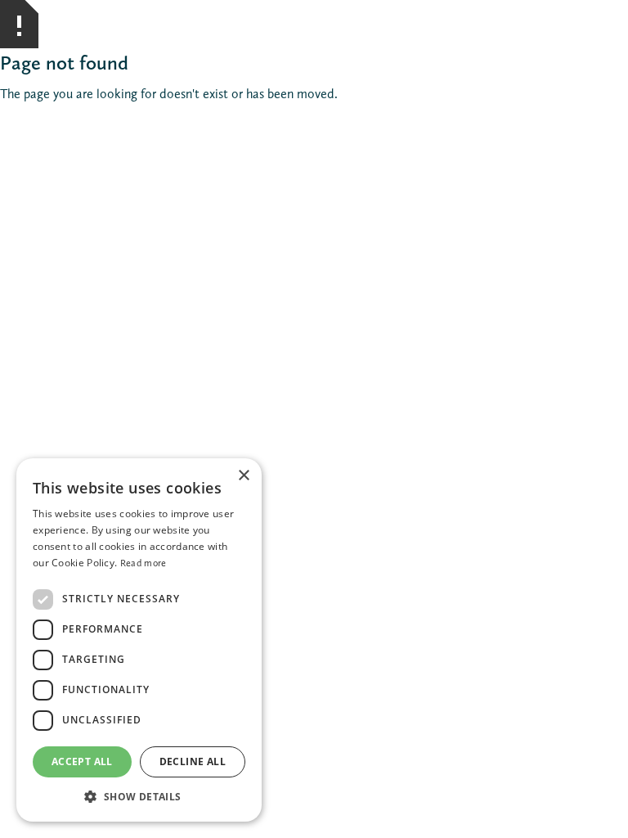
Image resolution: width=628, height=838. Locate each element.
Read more (143, 563)
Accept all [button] (82, 761)
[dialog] (139, 640)
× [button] (243, 476)
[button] (139, 796)
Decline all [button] (192, 761)
